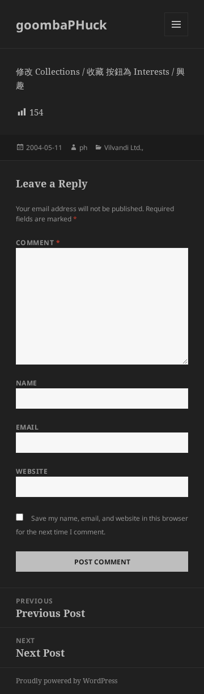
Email (27, 427)
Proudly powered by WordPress (66, 681)
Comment (38, 242)
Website (32, 471)
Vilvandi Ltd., (123, 147)
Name (26, 383)
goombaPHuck (61, 24)
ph (83, 147)
